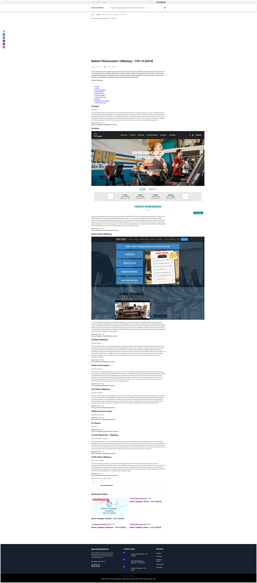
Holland (124, 578)
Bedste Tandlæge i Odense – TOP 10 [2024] (145, 501)
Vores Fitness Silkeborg (100, 90)
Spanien (150, 578)
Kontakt (104, 2)
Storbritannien (118, 578)
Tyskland (133, 578)
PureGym (97, 86)
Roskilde (95, 499)
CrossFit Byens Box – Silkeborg (102, 100)
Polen (154, 578)
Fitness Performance (99, 93)
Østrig (141, 578)
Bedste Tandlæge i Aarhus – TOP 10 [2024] (145, 527)
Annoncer (99, 2)
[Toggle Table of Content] (92, 83)
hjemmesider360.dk (97, 8)
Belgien (137, 578)
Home (92, 14)
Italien (128, 578)
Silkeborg (98, 14)
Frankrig (107, 578)
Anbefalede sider (96, 564)
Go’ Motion (97, 99)
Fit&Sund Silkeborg (99, 91)
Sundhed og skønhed (104, 499)
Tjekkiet (103, 578)
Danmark (146, 578)
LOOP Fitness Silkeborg (101, 102)
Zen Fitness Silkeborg (100, 95)
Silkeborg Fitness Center (100, 97)
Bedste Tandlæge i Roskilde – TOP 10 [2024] (107, 519)
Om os (93, 2)
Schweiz (112, 578)
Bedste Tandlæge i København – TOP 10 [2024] (108, 527)
